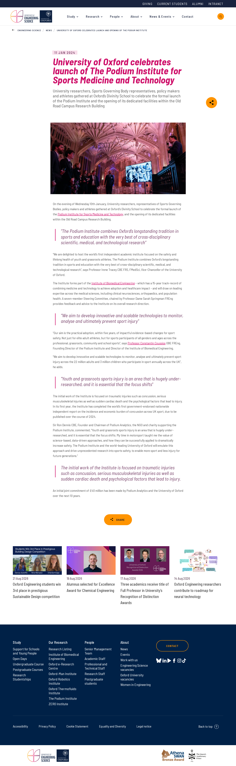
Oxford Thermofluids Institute (62, 691)
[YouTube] (169, 660)
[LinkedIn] (164, 660)
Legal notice (143, 726)
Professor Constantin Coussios (147, 343)
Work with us (129, 660)
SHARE (120, 519)
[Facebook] (174, 660)
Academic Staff (95, 658)
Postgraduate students (94, 681)
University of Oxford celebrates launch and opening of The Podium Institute (102, 30)
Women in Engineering (135, 684)
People (115, 16)
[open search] (220, 16)
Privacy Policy (47, 726)
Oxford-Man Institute (62, 673)
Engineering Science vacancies (134, 667)
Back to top (205, 726)
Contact (187, 16)
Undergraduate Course (28, 664)
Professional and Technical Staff (96, 666)
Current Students (172, 4)
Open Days (20, 658)
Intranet (215, 4)
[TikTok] (184, 660)
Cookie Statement (77, 726)
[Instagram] (179, 660)
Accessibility (20, 726)
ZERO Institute (58, 704)
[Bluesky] (158, 660)
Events (125, 654)
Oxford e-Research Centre (61, 666)
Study (71, 16)
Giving (147, 4)
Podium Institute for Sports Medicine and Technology (90, 214)
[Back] (13, 29)
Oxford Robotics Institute (59, 681)
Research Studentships (22, 677)
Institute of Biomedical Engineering (113, 283)
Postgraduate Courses (28, 669)
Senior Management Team (98, 651)
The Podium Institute (63, 698)
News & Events (160, 16)
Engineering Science (29, 30)
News (49, 30)
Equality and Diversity (112, 726)
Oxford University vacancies (132, 677)
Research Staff (95, 673)
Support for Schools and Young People (26, 651)
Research (92, 16)
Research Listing (60, 649)
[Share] (211, 102)
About (135, 16)
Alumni (197, 4)
